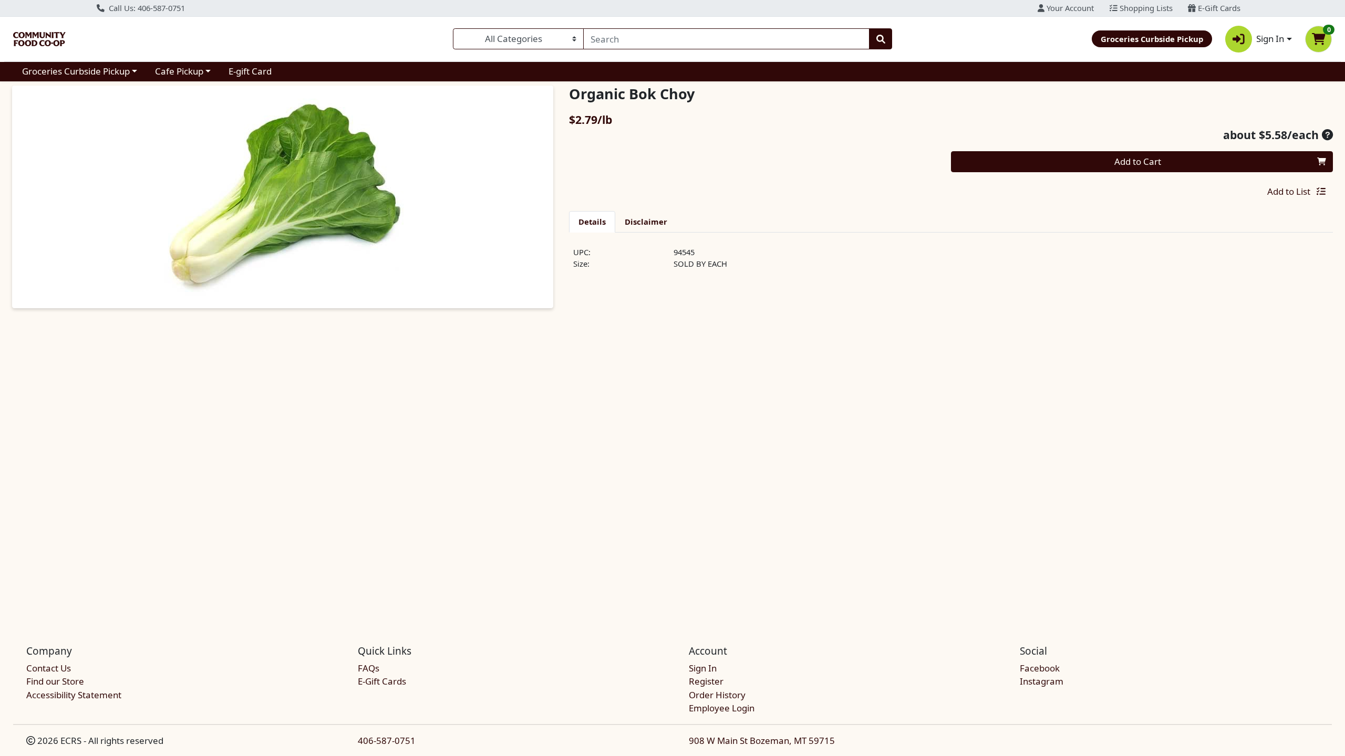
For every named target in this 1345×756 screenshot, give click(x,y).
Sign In (703, 668)
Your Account (1069, 8)
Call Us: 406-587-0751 (146, 8)
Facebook (1040, 668)
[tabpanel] (951, 262)
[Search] (880, 38)
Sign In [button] (1270, 39)
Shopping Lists (1145, 8)
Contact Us (48, 668)
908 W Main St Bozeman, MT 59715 (762, 740)
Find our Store (55, 681)
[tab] (592, 221)
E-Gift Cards (1218, 8)
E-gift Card (250, 71)
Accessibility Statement (73, 695)
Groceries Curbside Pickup (76, 71)
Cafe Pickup (179, 71)
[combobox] (726, 38)
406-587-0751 (387, 740)
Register (706, 681)
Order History (717, 695)
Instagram (1041, 681)
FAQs (368, 668)
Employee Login (721, 708)
